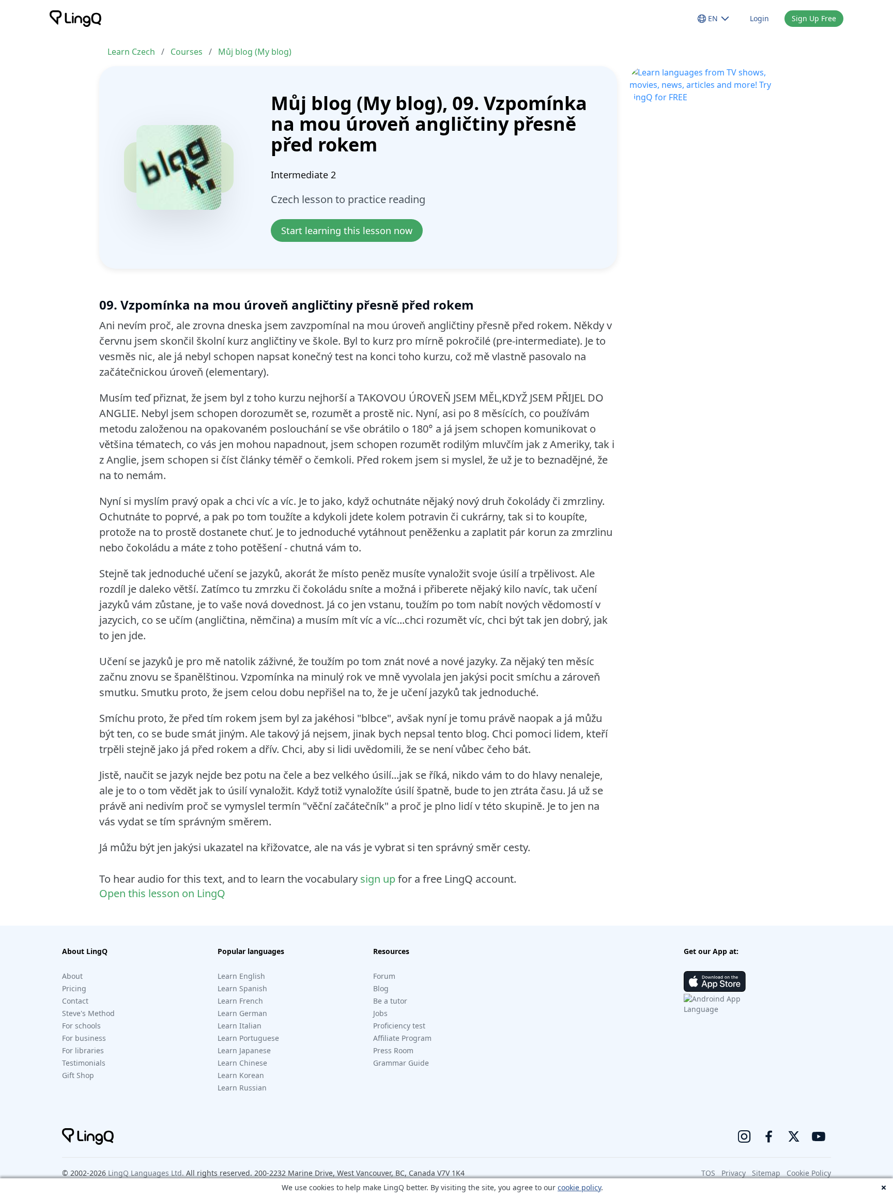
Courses (187, 51)
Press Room (393, 1050)
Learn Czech (131, 51)
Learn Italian (239, 1026)
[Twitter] (793, 1136)
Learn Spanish (242, 988)
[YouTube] (818, 1136)
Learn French (240, 1001)
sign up (377, 879)
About (72, 976)
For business (84, 1038)
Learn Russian (242, 1088)
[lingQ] (75, 18)
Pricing (74, 988)
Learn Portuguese (248, 1038)
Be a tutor (390, 1001)
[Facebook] (769, 1136)
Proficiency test (399, 1026)
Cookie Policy (809, 1173)
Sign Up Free (814, 18)
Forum (384, 976)
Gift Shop (78, 1075)
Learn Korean (241, 1075)
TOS (708, 1173)
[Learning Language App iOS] (715, 981)
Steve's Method (88, 1013)
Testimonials (83, 1063)
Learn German (242, 1013)
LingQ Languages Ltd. (146, 1173)
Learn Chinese (242, 1063)
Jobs (380, 1013)
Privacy (733, 1173)
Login (759, 18)
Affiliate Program (402, 1038)
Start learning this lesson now (346, 230)
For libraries (83, 1050)
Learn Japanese (244, 1050)
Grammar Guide (401, 1063)
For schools (81, 1026)
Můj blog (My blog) (254, 51)
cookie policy (579, 1187)
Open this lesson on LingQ (162, 893)
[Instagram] (744, 1136)
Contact (75, 1001)
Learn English (241, 976)
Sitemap (766, 1173)
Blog (381, 988)
